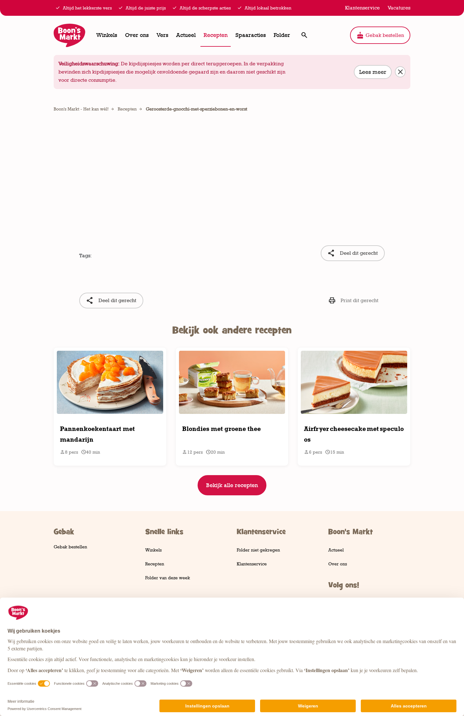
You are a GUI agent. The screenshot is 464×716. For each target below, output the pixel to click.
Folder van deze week (167, 577)
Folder (282, 35)
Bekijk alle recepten (232, 485)
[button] (304, 35)
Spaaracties (250, 35)
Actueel (186, 35)
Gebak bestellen (380, 35)
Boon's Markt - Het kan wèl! (81, 108)
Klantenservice (252, 563)
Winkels (106, 35)
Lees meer (372, 72)
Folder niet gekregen (258, 549)
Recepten (216, 35)
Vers (162, 35)
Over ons (137, 35)
